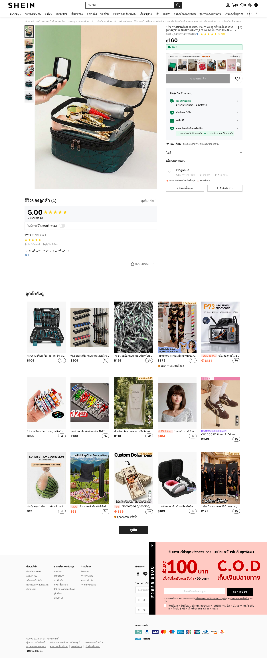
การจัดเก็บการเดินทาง (104, 21)
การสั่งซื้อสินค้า (61, 584)
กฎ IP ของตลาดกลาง (36, 646)
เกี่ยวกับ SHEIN (33, 571)
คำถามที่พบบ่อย (88, 584)
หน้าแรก (29, 21)
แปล (27, 255)
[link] (235, 5)
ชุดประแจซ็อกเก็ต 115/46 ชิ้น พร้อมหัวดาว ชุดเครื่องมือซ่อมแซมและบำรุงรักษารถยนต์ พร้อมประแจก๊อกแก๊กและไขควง (46, 355)
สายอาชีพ (31, 589)
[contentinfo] (189, 632)
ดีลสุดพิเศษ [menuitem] (61, 13)
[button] (250, 5)
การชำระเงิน (87, 576)
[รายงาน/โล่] (155, 264)
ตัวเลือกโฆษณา (93, 646)
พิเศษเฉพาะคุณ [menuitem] (33, 13)
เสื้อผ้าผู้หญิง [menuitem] (77, 13)
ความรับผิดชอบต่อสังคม (37, 584)
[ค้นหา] (178, 5)
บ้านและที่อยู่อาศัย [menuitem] (234, 13)
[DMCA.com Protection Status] (146, 638)
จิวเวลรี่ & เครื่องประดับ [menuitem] (124, 13)
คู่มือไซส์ (58, 593)
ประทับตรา (76, 646)
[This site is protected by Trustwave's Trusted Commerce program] (138, 638)
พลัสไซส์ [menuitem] (104, 13)
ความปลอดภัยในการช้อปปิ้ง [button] (189, 128)
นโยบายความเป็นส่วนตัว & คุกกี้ (65, 642)
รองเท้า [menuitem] (166, 13)
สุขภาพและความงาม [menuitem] (210, 13)
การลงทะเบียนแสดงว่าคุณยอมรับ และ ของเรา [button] (209, 599)
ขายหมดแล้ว (198, 78)
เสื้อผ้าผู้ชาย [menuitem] (146, 13)
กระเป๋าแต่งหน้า (124, 21)
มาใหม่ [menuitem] (48, 13)
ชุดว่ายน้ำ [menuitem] (92, 13)
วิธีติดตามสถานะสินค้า (64, 589)
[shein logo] (21, 5)
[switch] (62, 226)
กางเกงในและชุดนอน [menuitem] (185, 13)
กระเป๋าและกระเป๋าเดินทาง (47, 21)
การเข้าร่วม (31, 576)
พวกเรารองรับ (141, 625)
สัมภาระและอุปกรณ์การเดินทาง (77, 21)
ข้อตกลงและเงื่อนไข (93, 642)
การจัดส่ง (58, 571)
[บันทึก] (237, 78)
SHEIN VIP (59, 598)
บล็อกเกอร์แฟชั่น (34, 580)
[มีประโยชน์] (132, 264)
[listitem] (172, 65)
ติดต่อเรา (85, 571)
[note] (171, 366)
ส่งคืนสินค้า (59, 576)
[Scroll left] (252, 13)
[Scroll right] (256, 13)
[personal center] (228, 5)
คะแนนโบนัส (87, 580)
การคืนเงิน (58, 580)
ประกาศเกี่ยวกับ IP (59, 646)
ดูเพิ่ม (133, 529)
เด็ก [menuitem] (157, 13)
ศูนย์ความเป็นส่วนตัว (36, 642)
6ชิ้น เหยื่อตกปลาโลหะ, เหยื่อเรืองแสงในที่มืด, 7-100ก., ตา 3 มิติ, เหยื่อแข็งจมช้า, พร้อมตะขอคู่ (46, 431)
